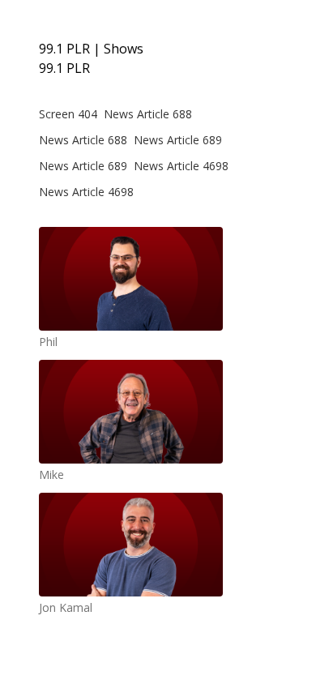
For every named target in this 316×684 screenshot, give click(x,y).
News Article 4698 (181, 165)
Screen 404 (68, 114)
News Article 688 (148, 114)
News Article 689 (178, 139)
